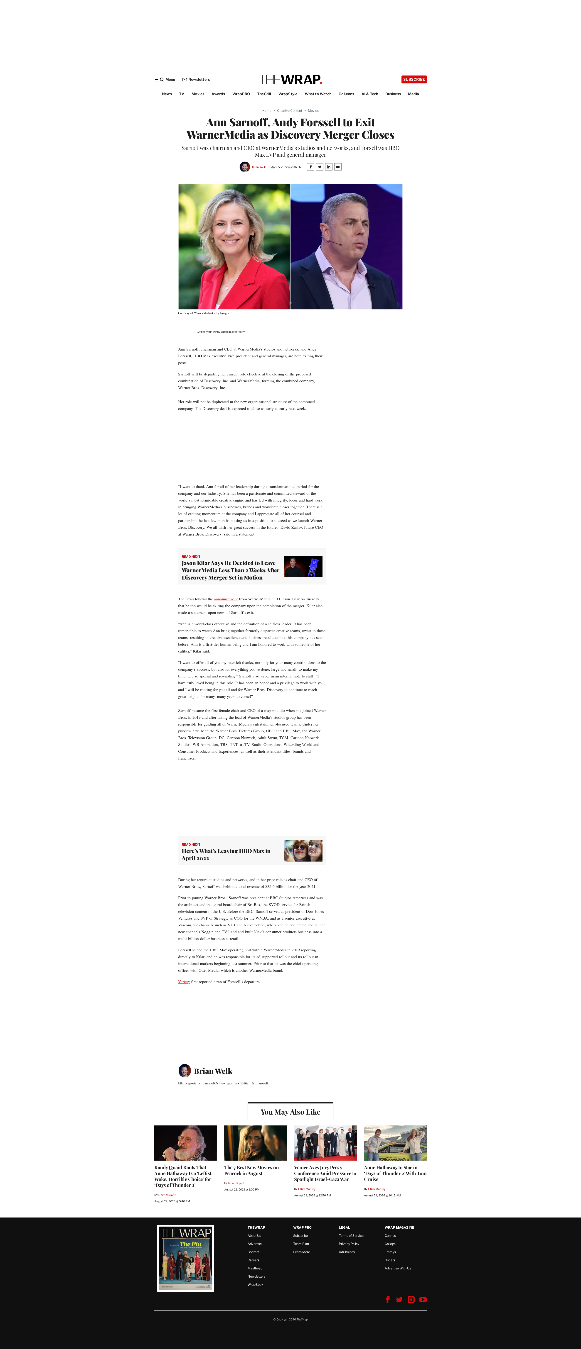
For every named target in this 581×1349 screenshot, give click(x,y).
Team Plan (301, 1244)
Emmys (390, 1252)
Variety (184, 981)
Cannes (390, 1235)
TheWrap (256, 1227)
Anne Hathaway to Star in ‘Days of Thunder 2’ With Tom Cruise (395, 1173)
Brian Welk (259, 167)
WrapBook (255, 1284)
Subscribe (414, 79)
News (167, 94)
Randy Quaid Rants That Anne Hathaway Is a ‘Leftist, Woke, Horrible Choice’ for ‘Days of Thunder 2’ (183, 1176)
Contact (253, 1252)
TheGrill (264, 94)
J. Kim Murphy (166, 1195)
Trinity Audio (220, 332)
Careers (253, 1260)
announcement (226, 598)
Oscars (390, 1260)
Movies (198, 94)
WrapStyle (288, 94)
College (390, 1244)
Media (413, 94)
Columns (346, 94)
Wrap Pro (302, 1227)
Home (266, 110)
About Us (254, 1235)
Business (393, 94)
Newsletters (199, 79)
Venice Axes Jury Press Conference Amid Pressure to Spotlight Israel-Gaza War (325, 1173)
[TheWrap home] (290, 79)
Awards (218, 94)
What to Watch (318, 94)
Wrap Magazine (399, 1227)
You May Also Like (290, 1111)
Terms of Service (351, 1235)
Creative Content (289, 110)
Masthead (255, 1268)
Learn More (301, 1252)
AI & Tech (370, 94)
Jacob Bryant (236, 1183)
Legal (344, 1227)
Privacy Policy (349, 1244)
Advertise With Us (398, 1268)
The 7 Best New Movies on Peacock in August (251, 1170)
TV (181, 94)
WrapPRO (241, 94)
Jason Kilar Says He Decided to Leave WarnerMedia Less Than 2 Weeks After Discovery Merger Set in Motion (230, 570)
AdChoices (347, 1252)
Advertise (255, 1244)
